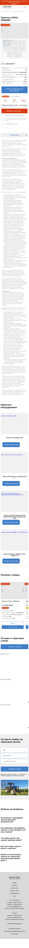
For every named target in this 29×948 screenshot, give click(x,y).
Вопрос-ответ (14, 888)
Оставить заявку (12, 627)
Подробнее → (14, 3)
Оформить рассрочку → (14, 111)
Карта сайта (14, 934)
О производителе (14, 893)
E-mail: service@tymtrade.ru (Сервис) (14, 908)
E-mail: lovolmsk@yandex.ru (14, 917)
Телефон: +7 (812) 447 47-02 (14, 902)
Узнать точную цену (11, 445)
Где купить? (14, 885)
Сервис (14, 882)
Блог (14, 896)
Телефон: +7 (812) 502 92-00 (14, 904)
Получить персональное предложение (14, 90)
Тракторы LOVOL (14, 890)
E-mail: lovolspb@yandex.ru (14, 906)
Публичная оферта (15, 928)
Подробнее (13, 623)
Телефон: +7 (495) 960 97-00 (14, 915)
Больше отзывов (14, 647)
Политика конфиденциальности (14, 931)
